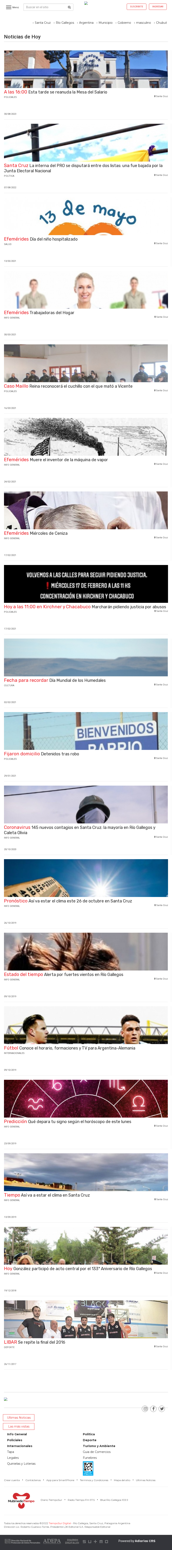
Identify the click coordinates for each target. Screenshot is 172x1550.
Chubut (161, 23)
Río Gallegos (65, 23)
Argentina (86, 23)
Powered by (137, 1541)
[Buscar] (69, 7)
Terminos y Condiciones (94, 1480)
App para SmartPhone (60, 1480)
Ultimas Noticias (145, 1480)
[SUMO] (96, 1541)
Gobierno (124, 23)
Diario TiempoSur (51, 1499)
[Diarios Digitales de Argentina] (72, 1541)
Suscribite (136, 6)
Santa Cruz (43, 23)
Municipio (106, 23)
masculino (143, 23)
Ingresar (157, 6)
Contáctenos (33, 1480)
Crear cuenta (12, 1480)
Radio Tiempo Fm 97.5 (81, 1499)
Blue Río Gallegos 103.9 (114, 1499)
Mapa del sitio (122, 1480)
